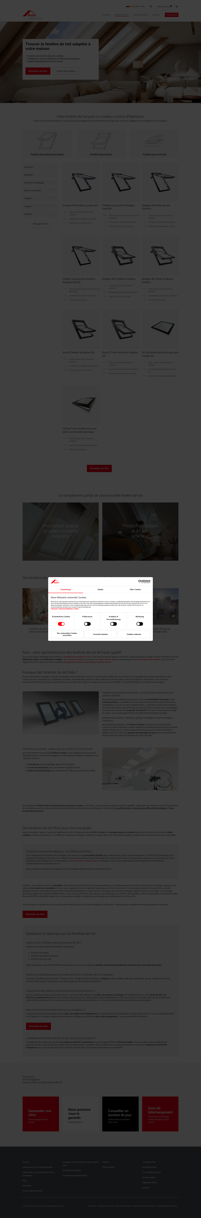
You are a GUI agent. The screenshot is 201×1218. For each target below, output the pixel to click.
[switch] (87, 624)
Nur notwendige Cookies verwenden (67, 634)
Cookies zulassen (134, 634)
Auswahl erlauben (100, 634)
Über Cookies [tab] (135, 589)
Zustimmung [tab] (65, 589)
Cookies (76, 609)
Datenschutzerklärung (65, 609)
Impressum (54, 609)
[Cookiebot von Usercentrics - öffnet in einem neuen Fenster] (140, 581)
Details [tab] (100, 589)
